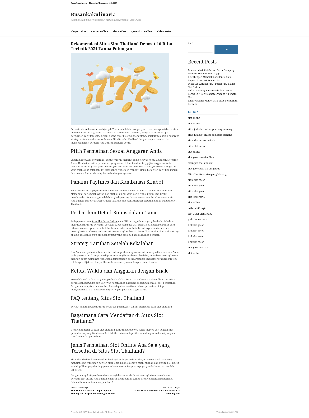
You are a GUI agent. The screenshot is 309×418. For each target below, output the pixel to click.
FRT (236, 412)
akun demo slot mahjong (95, 129)
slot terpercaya (196, 197)
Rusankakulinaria (93, 14)
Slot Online (119, 31)
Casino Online (99, 31)
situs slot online (197, 146)
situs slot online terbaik (201, 140)
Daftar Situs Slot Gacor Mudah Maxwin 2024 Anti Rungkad (156, 390)
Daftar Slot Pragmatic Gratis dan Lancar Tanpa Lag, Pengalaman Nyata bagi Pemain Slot (212, 94)
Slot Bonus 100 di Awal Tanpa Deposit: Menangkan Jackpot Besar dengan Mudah (93, 390)
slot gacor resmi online (201, 157)
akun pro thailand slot (200, 163)
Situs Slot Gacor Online (104, 221)
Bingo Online (78, 31)
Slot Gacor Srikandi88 (200, 213)
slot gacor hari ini (198, 247)
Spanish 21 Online (141, 31)
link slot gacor (196, 225)
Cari (190, 43)
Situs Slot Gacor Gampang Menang (207, 174)
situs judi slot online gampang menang (210, 129)
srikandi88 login (197, 208)
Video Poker (164, 31)
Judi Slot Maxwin (197, 219)
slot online (194, 118)
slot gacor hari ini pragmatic (204, 168)
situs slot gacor (196, 180)
